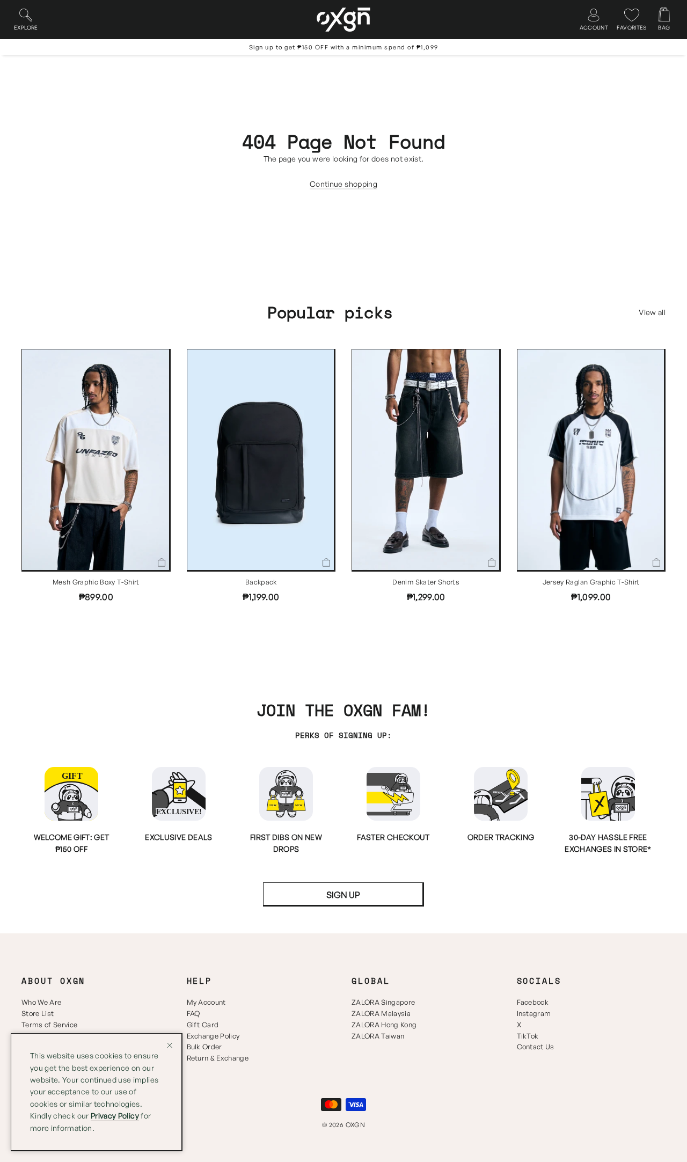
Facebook (533, 1002)
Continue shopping (343, 183)
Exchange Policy (213, 1036)
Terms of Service (49, 1024)
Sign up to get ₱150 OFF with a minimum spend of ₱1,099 (343, 47)
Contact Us (535, 1046)
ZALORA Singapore (383, 1002)
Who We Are (41, 1002)
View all (652, 312)
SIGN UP (343, 894)
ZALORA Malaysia (381, 1013)
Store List (37, 1013)
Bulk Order (204, 1046)
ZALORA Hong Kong (384, 1024)
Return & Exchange (218, 1058)
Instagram (534, 1013)
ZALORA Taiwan (378, 1036)
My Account (206, 1002)
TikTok (528, 1036)
